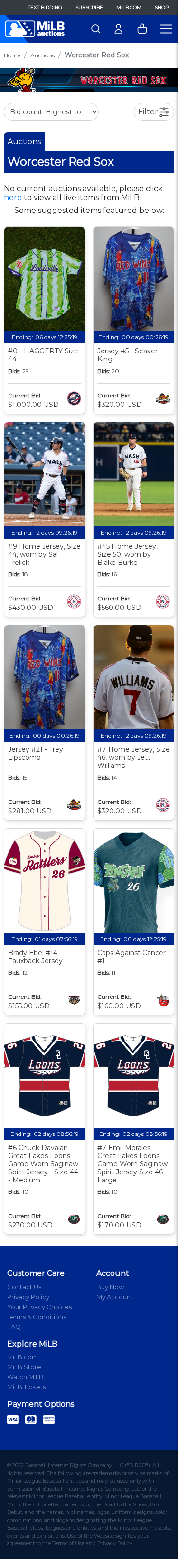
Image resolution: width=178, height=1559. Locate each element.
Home (12, 55)
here (13, 197)
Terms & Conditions (36, 1316)
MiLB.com (128, 7)
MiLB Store (24, 1367)
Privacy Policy (28, 1297)
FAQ (14, 1326)
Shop (162, 7)
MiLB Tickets (26, 1387)
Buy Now (110, 1287)
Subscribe (89, 7)
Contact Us (24, 1287)
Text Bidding (45, 7)
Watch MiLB (25, 1377)
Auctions (42, 55)
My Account (114, 1297)
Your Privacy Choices (39, 1306)
